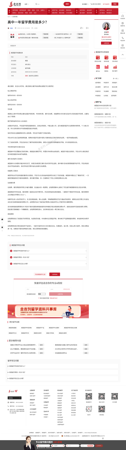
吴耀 (11, 28)
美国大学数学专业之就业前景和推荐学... (23, 345)
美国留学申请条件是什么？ (17, 366)
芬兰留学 (59, 410)
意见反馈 (73, 398)
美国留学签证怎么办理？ (16, 378)
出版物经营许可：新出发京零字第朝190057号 (93, 436)
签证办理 (114, 87)
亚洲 (35, 13)
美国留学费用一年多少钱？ (17, 372)
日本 (37, 10)
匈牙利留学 (60, 417)
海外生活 (109, 10)
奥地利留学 (60, 419)
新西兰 (14, 13)
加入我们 (73, 415)
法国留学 (59, 400)
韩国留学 (46, 407)
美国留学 (32, 393)
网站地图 (73, 410)
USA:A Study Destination (90, 432)
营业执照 (73, 408)
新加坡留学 (46, 393)
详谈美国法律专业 (61, 353)
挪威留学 (59, 405)
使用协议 (73, 405)
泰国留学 (46, 398)
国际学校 (54, 13)
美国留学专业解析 (54, 327)
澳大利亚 (20, 13)
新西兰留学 (32, 414)
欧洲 (30, 13)
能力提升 (82, 13)
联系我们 (73, 396)
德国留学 (59, 403)
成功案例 (61, 10)
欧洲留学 (80, 432)
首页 (9, 16)
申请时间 (98, 91)
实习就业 (102, 13)
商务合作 (73, 403)
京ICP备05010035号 (54, 436)
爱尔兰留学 (32, 405)
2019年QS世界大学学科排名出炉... (66, 349)
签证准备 (89, 13)
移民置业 (109, 13)
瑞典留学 (59, 408)
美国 (33, 10)
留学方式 (106, 87)
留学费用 (98, 82)
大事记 (73, 400)
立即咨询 (54, 274)
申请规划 (98, 95)
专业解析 (106, 91)
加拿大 (43, 10)
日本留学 (46, 405)
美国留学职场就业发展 (70, 327)
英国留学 (32, 403)
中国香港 (46, 414)
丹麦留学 (59, 398)
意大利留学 (60, 393)
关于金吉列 (106, 4)
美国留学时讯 (25, 333)
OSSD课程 (69, 13)
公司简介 (73, 393)
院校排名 (68, 10)
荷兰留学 (59, 412)
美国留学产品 (40, 327)
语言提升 (89, 10)
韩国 (26, 13)
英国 (29, 10)
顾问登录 (73, 412)
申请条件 (106, 82)
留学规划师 (22, 10)
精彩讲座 (61, 13)
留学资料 (82, 10)
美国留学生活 (12, 333)
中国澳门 (46, 417)
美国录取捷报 (12, 327)
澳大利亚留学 (33, 412)
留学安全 (102, 10)
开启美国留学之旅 (40, 274)
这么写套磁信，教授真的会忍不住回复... (23, 349)
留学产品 (54, 10)
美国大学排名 (50, 333)
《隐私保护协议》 (53, 298)
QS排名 (106, 95)
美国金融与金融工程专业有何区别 (66, 345)
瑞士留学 (59, 415)
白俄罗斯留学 (60, 424)
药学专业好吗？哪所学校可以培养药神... (23, 353)
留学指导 (113, 95)
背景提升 (114, 82)
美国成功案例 (63, 333)
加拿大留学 (32, 396)
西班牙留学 (60, 396)
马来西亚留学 (47, 396)
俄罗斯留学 (60, 422)
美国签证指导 (38, 333)
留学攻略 (15, 10)
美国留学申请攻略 (26, 327)
